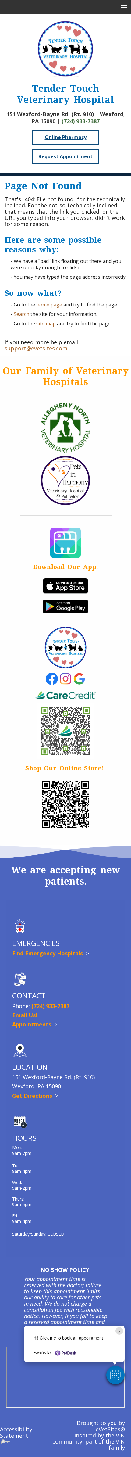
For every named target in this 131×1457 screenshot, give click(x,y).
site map (46, 323)
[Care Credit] (65, 695)
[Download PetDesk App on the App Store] (65, 585)
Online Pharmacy (66, 137)
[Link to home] (65, 48)
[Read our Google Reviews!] (79, 678)
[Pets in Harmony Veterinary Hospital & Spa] (65, 479)
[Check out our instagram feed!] (65, 678)
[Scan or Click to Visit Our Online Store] (65, 804)
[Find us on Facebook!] (52, 678)
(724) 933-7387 (81, 121)
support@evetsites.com (36, 348)
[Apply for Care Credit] (65, 730)
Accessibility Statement (16, 1432)
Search (21, 314)
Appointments (32, 1024)
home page (49, 304)
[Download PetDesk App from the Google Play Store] (65, 606)
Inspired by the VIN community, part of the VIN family (88, 1442)
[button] (115, 1375)
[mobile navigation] (121, 7)
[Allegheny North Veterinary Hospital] (65, 427)
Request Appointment (65, 156)
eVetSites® (110, 1429)
